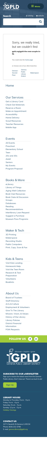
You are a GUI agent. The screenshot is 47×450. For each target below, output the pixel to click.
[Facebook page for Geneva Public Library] (30, 339)
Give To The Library (15, 311)
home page (29, 60)
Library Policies (13, 320)
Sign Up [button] (10, 385)
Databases (11, 203)
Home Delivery (12, 118)
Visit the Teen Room (15, 270)
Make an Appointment (16, 111)
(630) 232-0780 (15, 427)
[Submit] (40, 22)
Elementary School (14, 149)
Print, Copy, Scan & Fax (16, 248)
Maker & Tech (15, 230)
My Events (10, 166)
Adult (8, 159)
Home (10, 85)
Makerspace (34, 73)
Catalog (30, 16)
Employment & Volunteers (18, 307)
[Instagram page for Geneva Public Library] (36, 339)
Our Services (14, 97)
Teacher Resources (14, 124)
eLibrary (10, 184)
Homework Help (13, 266)
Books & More (15, 180)
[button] (32, 6)
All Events (10, 143)
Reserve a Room (13, 108)
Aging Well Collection (16, 191)
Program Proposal (14, 169)
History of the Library (15, 317)
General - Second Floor (15, 73)
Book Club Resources (15, 194)
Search (7, 15)
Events (10, 138)
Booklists (10, 282)
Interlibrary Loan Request (17, 213)
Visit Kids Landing (14, 263)
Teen (8, 153)
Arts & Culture (12, 304)
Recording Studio (14, 241)
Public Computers (14, 245)
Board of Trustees (14, 298)
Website (41, 16)
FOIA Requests (13, 330)
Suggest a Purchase (15, 216)
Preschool (10, 146)
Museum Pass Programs (17, 219)
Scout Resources (13, 121)
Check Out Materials (15, 105)
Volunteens (11, 279)
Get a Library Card (14, 102)
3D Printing (11, 235)
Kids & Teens (14, 259)
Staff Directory (12, 301)
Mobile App (11, 128)
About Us (12, 293)
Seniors (9, 162)
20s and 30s (11, 156)
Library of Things (13, 188)
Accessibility (11, 115)
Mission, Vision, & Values (17, 314)
